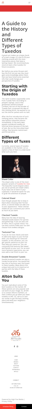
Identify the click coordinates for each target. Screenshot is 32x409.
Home (16, 360)
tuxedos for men (23, 184)
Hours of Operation (16, 387)
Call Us (16, 386)
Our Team (16, 366)
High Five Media (17, 399)
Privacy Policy (7, 401)
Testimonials (16, 369)
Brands (16, 362)
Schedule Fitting (8, 406)
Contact (16, 367)
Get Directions (16, 384)
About (16, 364)
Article (16, 371)
